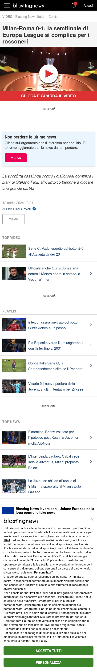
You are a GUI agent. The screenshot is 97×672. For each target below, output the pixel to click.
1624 (7, 540)
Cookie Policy (38, 641)
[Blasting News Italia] (28, 5)
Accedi (88, 5)
